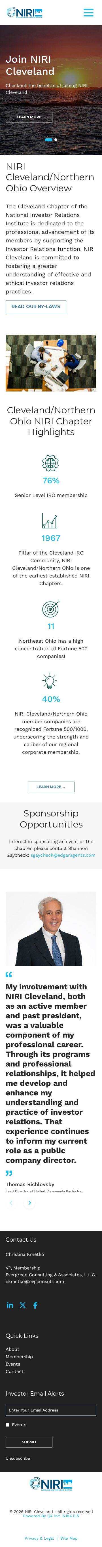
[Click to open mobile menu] (88, 12)
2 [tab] (55, 139)
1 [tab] (47, 140)
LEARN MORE (29, 117)
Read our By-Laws (36, 306)
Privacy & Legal (39, 1538)
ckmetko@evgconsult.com (35, 1281)
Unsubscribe (18, 1458)
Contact (23, 1371)
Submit (29, 1442)
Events (21, 1364)
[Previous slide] (11, 1203)
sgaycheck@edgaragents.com (63, 855)
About (21, 1349)
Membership (28, 1357)
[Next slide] (29, 1203)
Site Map (69, 1538)
